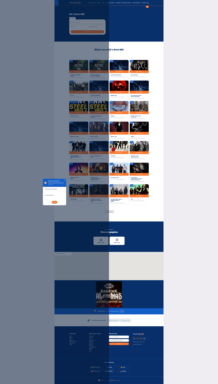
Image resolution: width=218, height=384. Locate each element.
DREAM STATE (114, 95)
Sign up (54, 202)
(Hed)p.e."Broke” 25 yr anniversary (136, 116)
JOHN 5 (132, 136)
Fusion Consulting (117, 380)
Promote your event (125, 320)
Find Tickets (118, 71)
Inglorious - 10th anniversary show (135, 156)
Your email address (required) (51, 189)
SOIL (132, 199)
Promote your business (113, 320)
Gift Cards (118, 2)
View (122, 311)
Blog (148, 2)
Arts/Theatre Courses (126, 2)
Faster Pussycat (134, 74)
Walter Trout (114, 136)
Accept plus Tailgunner (116, 74)
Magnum (113, 115)
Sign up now (118, 343)
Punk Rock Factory (115, 177)
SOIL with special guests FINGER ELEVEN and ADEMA (116, 200)
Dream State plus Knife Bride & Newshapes (136, 96)
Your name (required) (49, 195)
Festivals (144, 2)
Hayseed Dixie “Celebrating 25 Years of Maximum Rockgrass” (136, 178)
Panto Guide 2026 (136, 2)
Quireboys (113, 155)
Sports (112, 2)
